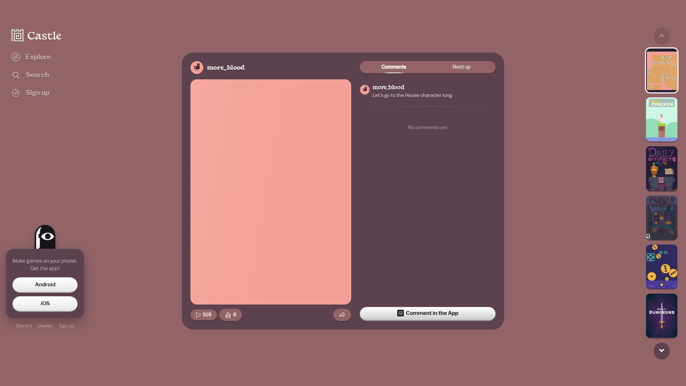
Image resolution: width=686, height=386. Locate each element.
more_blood (225, 68)
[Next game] (662, 350)
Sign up (66, 325)
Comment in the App (432, 313)
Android (45, 284)
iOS (45, 303)
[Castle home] (36, 35)
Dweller (45, 325)
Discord (24, 325)
